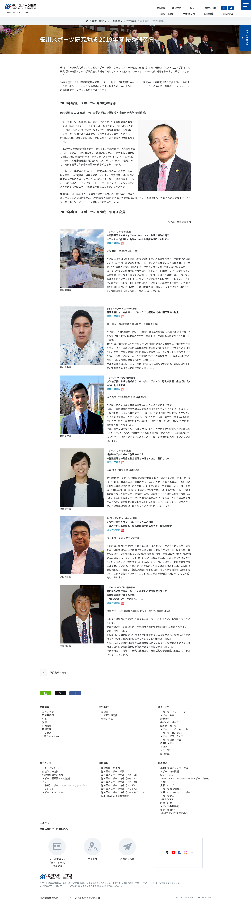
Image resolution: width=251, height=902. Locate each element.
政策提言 (165, 718)
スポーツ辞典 (167, 796)
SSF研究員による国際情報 (115, 796)
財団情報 (161, 8)
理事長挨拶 (48, 715)
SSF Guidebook (50, 736)
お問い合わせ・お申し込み (54, 829)
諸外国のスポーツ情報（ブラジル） (119, 789)
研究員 (104, 712)
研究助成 (115, 21)
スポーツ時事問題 (169, 771)
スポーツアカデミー (52, 792)
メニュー (246, 5)
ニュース (194, 8)
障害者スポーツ (168, 725)
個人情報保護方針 (49, 897)
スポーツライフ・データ (173, 712)
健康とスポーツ (168, 743)
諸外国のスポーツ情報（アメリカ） (119, 782)
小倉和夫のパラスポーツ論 (174, 768)
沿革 (44, 722)
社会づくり (45, 763)
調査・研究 (98, 21)
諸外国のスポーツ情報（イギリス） (119, 775)
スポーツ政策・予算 (170, 739)
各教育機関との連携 (52, 775)
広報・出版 (166, 802)
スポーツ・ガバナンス (171, 732)
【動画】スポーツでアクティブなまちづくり (65, 785)
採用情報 (46, 725)
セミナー (46, 782)
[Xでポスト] (60, 693)
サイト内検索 (231, 8)
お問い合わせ (211, 8)
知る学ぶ (162, 763)
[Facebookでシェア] (75, 693)
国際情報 (103, 763)
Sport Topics (167, 775)
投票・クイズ (167, 785)
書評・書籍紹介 (168, 809)
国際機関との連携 (110, 768)
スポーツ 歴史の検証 (171, 789)
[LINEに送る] (45, 693)
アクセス (46, 732)
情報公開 (46, 729)
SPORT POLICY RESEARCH (174, 813)
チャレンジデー (50, 789)
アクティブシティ (51, 768)
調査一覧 (165, 750)
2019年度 (131, 21)
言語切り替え (224, 8)
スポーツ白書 (167, 715)
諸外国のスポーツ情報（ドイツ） (118, 778)
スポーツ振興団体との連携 (56, 778)
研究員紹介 (178, 8)
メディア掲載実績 (169, 806)
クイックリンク (247, 38)
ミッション (48, 712)
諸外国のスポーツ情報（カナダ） (118, 785)
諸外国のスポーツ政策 (112, 771)
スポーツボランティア (171, 736)
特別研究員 (107, 718)
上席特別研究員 (109, 715)
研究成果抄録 (114, 243)
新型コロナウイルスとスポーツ (176, 792)
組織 (44, 718)
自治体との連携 (50, 771)
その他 (163, 746)
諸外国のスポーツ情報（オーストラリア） (123, 792)
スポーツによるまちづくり (174, 729)
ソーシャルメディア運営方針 (85, 897)
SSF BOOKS (166, 799)
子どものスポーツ (169, 722)
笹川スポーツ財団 (87, 21)
